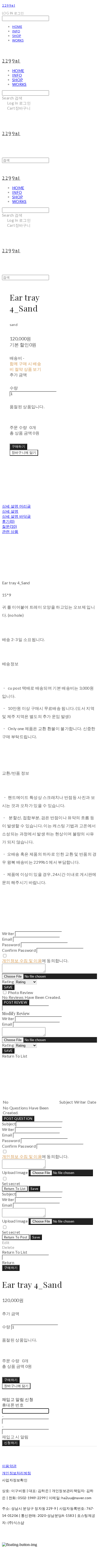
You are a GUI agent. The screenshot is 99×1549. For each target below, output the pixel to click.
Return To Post (15, 1237)
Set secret (11, 1183)
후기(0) (8, 521)
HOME (17, 26)
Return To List (15, 1189)
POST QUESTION (18, 1119)
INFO (16, 31)
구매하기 (11, 1268)
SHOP (16, 35)
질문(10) (9, 526)
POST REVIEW (15, 1002)
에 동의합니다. (35, 960)
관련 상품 (10, 531)
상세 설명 (10, 511)
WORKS (18, 40)
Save (34, 1189)
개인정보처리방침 (16, 1473)
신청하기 (11, 1443)
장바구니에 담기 (16, 1386)
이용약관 (9, 1466)
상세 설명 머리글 (16, 506)
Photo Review (20, 992)
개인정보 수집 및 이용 (22, 960)
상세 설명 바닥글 (16, 516)
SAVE (8, 987)
